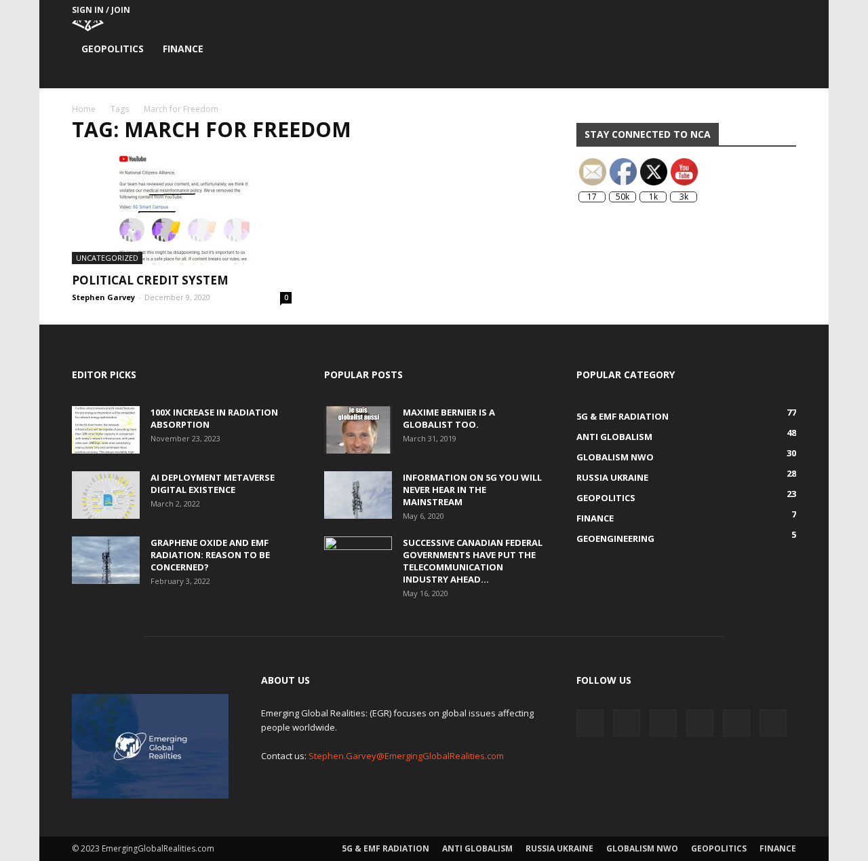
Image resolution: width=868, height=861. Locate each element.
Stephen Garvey (103, 297)
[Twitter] (741, 10)
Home (84, 109)
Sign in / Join (101, 10)
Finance (183, 48)
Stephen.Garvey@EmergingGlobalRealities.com (406, 756)
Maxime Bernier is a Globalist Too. (449, 418)
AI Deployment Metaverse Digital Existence (213, 483)
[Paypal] (719, 10)
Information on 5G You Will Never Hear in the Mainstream (472, 489)
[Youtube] (786, 10)
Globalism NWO (642, 848)
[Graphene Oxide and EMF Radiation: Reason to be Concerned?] (106, 560)
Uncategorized (107, 258)
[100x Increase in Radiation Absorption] (106, 430)
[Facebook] (674, 10)
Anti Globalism (477, 848)
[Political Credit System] (182, 209)
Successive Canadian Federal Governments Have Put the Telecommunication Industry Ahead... (472, 560)
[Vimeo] (763, 10)
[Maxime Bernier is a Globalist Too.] (358, 430)
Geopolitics (112, 48)
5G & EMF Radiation (385, 848)
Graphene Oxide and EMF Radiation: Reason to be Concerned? (210, 554)
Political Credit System (150, 280)
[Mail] (696, 10)
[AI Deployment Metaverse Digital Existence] (106, 495)
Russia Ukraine (559, 848)
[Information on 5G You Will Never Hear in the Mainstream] (358, 495)
